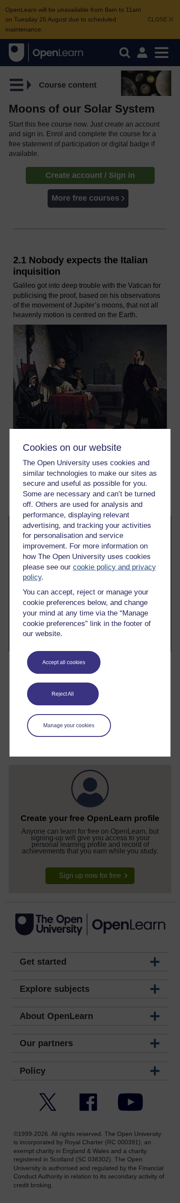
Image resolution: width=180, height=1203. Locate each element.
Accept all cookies (63, 662)
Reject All (63, 694)
